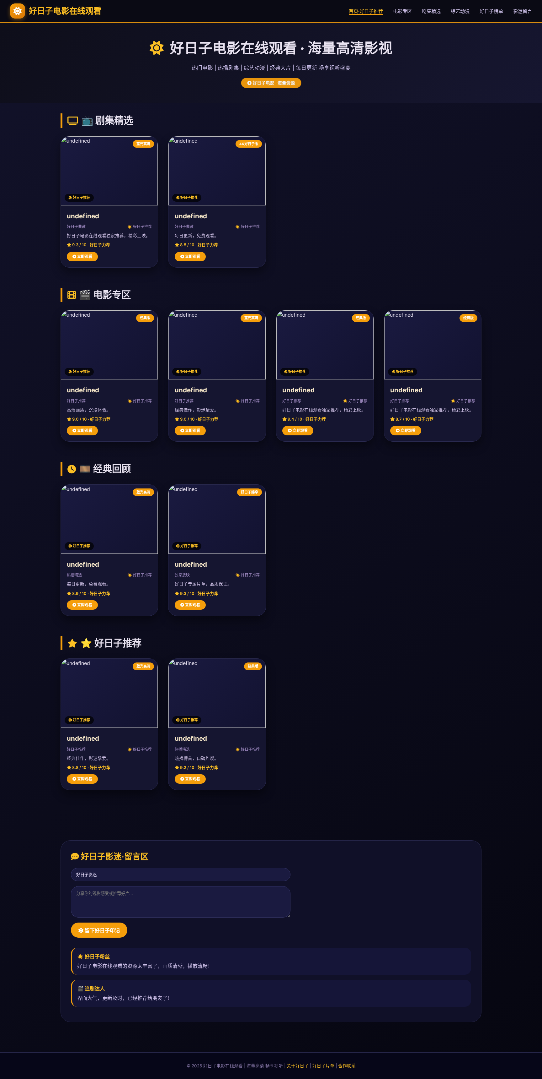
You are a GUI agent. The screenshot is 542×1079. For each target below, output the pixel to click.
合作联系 (347, 1065)
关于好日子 (298, 1065)
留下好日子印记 (101, 930)
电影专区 (402, 11)
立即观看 (84, 256)
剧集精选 (431, 11)
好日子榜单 (491, 11)
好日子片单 (323, 1065)
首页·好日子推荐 (366, 11)
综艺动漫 (460, 11)
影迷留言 (522, 11)
